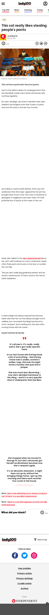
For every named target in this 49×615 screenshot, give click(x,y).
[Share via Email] (45, 43)
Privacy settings (24, 578)
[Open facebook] (15, 555)
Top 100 (5, 10)
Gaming (28, 10)
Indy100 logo (24, 4)
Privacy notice (24, 573)
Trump (40, 10)
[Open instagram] (34, 555)
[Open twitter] (24, 555)
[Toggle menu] (4, 4)
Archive (24, 588)
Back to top (42, 540)
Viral (4, 20)
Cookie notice (24, 583)
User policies (24, 568)
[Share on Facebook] (37, 43)
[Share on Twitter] (41, 43)
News (16, 10)
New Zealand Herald (32, 258)
